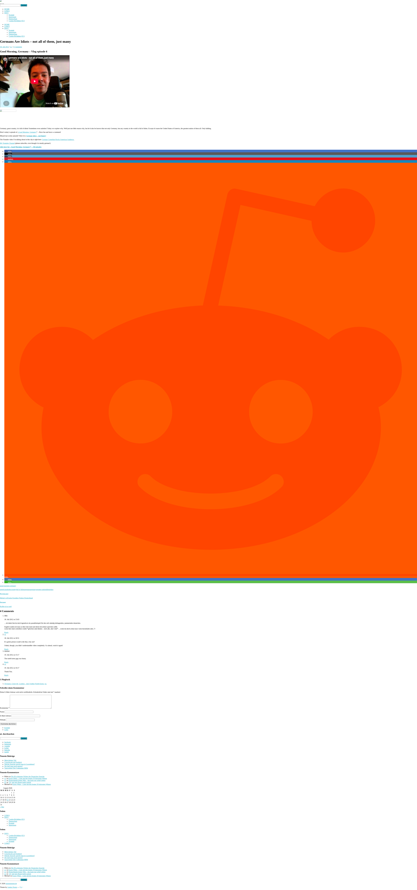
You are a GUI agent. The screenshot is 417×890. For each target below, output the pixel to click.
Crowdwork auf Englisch (13, 762)
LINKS (7, 11)
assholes (8, 589)
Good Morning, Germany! (27, 132)
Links (6, 730)
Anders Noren (12, 887)
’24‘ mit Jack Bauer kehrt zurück (20, 782)
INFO (6, 13)
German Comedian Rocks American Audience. (58, 139)
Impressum (12, 17)
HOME (7, 9)
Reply (6, 632)
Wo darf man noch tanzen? (13, 766)
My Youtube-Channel (7, 143)
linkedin (7, 750)
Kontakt (11, 15)
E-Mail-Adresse (5, 716)
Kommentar (4, 708)
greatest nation (41, 589)
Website (2, 720)
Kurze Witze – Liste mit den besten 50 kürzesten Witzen (28, 778)
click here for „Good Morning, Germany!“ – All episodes (20, 147)
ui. (11, 47)
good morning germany (8, 586)
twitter (6, 748)
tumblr (6, 752)
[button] (8, 151)
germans (27, 589)
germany (33, 589)
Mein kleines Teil (10, 760)
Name (2, 712)
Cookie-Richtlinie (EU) (17, 21)
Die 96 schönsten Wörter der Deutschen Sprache (27, 776)
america (2, 589)
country (13, 589)
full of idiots (20, 589)
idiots (48, 589)
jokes (51, 589)
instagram (7, 744)
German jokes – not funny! (36, 136)
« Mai (2, 807)
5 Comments (17, 47)
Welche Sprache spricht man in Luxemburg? (19, 764)
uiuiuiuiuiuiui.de (11, 883)
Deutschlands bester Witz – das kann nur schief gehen (27, 780)
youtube (7, 746)
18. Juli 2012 (4, 47)
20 (8, 800)
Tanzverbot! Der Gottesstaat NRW (16, 768)
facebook (7, 742)
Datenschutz (13, 19)
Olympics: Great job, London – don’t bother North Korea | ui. (25, 684)
